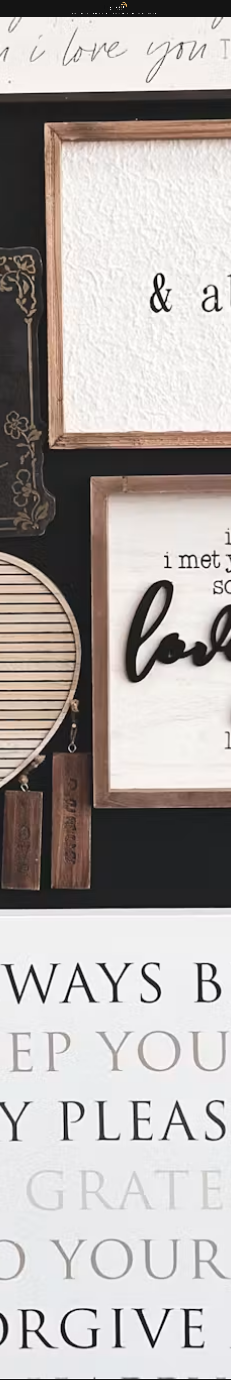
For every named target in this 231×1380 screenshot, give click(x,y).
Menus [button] (101, 13)
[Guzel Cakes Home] (115, 5)
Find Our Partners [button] (88, 13)
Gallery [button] (140, 13)
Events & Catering (116, 13)
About (74, 13)
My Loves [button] (131, 13)
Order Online (153, 13)
